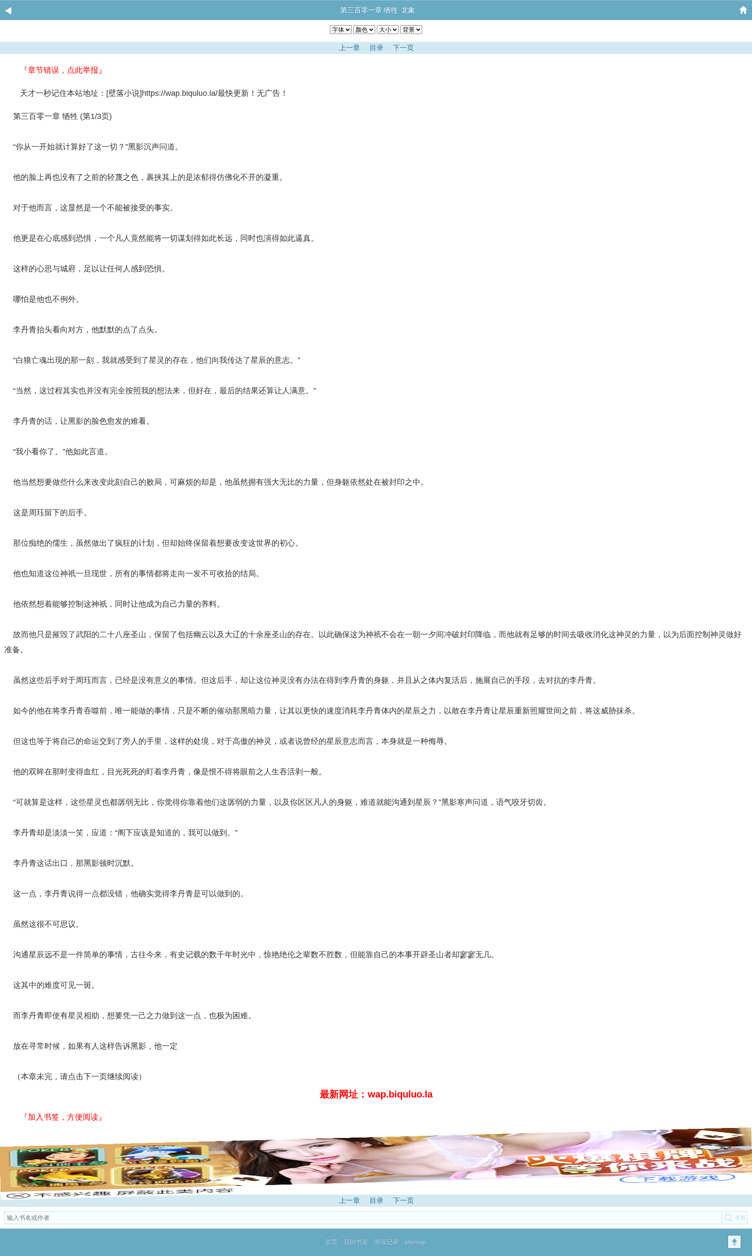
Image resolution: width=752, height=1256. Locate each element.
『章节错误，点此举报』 (63, 70)
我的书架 (356, 1242)
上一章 (349, 47)
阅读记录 (386, 1242)
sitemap (415, 1242)
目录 (376, 47)
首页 (332, 1242)
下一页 (403, 47)
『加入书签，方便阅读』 (63, 1117)
